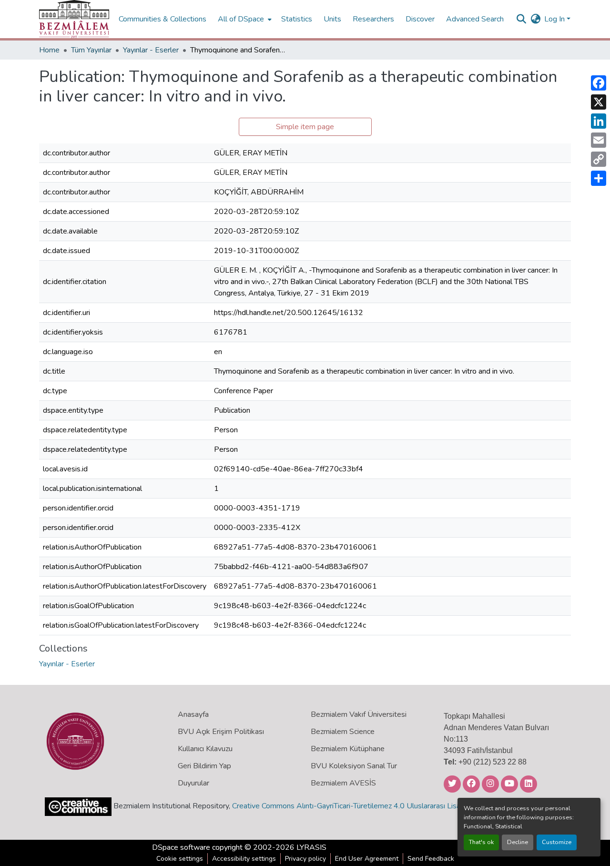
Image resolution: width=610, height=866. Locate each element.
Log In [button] (555, 19)
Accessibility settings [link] (244, 858)
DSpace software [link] (181, 847)
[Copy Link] (598, 159)
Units (332, 19)
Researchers (373, 19)
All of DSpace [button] (241, 19)
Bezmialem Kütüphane (348, 749)
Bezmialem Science (343, 731)
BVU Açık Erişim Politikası (221, 731)
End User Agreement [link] (366, 858)
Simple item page (305, 127)
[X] (598, 102)
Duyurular (193, 783)
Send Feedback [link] (430, 858)
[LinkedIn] (598, 121)
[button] (74, 19)
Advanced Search (475, 19)
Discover (420, 19)
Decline (517, 842)
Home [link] (49, 50)
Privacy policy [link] (305, 858)
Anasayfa (193, 714)
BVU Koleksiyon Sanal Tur (354, 766)
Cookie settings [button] (179, 858)
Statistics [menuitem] (296, 19)
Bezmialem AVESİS (343, 783)
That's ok (481, 842)
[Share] (598, 178)
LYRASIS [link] (311, 847)
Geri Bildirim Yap (204, 766)
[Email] (598, 140)
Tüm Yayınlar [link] (91, 50)
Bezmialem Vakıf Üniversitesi (359, 714)
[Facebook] (598, 82)
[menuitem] (244, 19)
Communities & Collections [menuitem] (162, 19)
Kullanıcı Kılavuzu (205, 749)
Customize (556, 842)
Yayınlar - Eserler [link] (151, 50)
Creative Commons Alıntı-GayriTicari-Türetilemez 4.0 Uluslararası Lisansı (350, 806)
